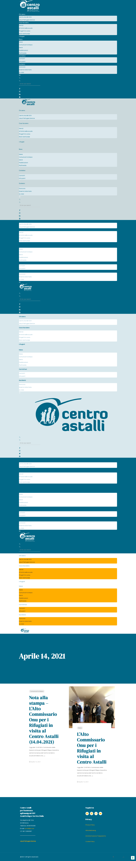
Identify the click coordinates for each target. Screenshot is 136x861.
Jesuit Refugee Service (28, 841)
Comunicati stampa (36, 691)
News (80, 728)
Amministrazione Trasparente (95, 836)
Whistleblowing (90, 830)
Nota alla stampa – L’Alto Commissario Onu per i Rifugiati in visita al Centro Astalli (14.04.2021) (44, 719)
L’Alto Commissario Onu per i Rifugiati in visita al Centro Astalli (91, 748)
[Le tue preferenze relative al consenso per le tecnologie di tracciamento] (133, 858)
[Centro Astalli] (29, 11)
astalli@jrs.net (29, 828)
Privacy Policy (90, 825)
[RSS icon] (113, 857)
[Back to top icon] (123, 857)
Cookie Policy (90, 841)
